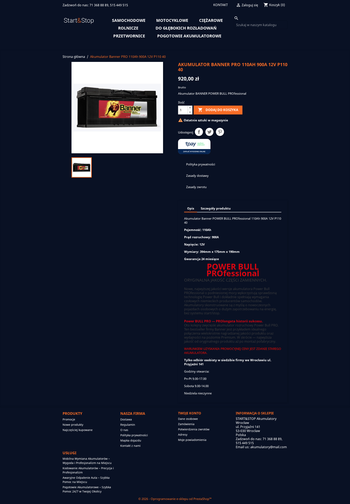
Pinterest (220, 132)
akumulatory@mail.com (268, 447)
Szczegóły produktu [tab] (216, 208)
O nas (124, 430)
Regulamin (127, 425)
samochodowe (128, 20)
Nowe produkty (73, 425)
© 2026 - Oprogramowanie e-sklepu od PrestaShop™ (175, 499)
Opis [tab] (190, 208)
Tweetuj (209, 132)
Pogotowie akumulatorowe (189, 36)
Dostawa (126, 419)
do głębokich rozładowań (186, 28)
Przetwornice (129, 36)
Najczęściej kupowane (78, 430)
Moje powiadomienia (192, 440)
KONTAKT (220, 5)
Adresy (182, 434)
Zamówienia (186, 424)
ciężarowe (211, 20)
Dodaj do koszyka (218, 109)
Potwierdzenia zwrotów (193, 429)
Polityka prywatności (134, 435)
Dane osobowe (188, 419)
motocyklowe (172, 20)
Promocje (69, 419)
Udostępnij (199, 132)
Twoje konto (189, 413)
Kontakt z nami (130, 446)
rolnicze (128, 28)
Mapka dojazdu (130, 440)
